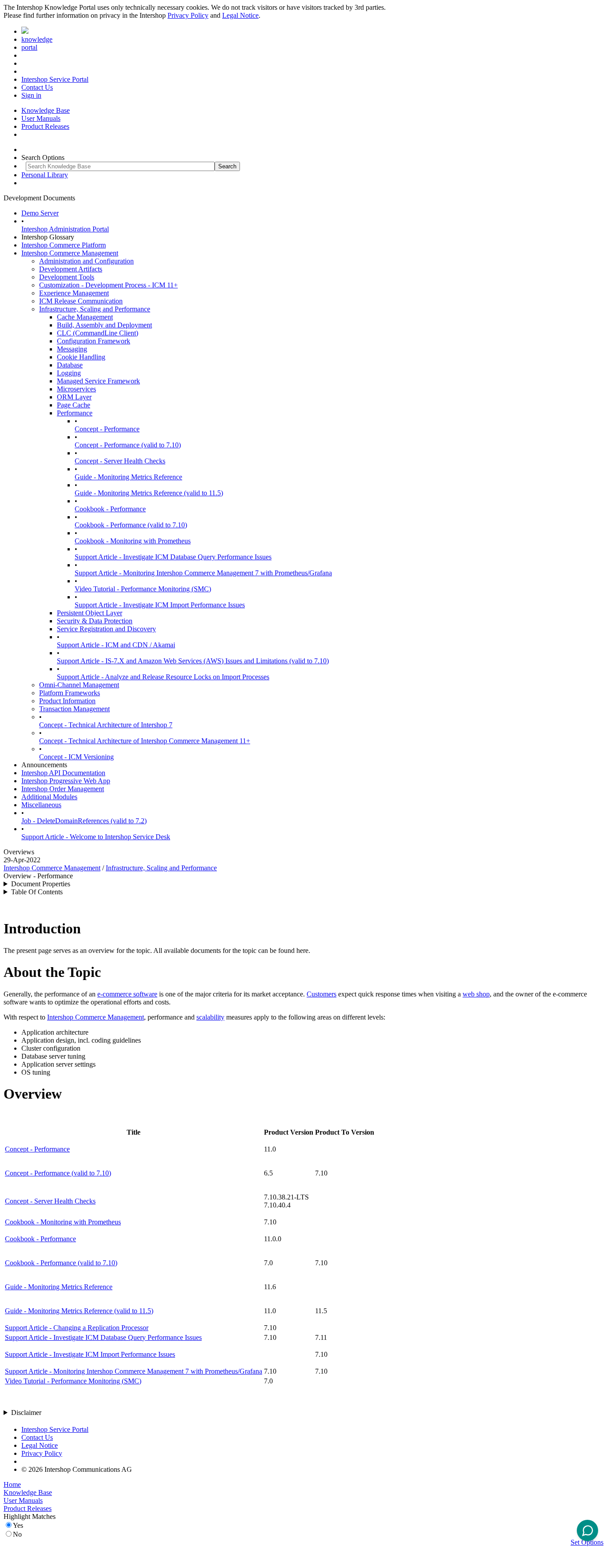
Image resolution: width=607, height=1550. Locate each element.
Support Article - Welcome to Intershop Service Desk (95, 837)
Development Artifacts (70, 269)
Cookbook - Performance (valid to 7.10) (131, 525)
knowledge (36, 39)
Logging (69, 373)
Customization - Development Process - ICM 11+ (108, 285)
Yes (18, 1525)
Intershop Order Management (62, 789)
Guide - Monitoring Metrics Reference (128, 477)
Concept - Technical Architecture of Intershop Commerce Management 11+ (144, 741)
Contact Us (37, 87)
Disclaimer (26, 1412)
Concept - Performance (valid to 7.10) (128, 445)
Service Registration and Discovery (106, 629)
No (17, 1534)
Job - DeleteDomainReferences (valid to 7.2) (84, 821)
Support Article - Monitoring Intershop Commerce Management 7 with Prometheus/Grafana (203, 573)
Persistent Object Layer (89, 613)
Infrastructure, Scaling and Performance (94, 309)
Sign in (31, 95)
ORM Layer (74, 397)
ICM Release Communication (81, 301)
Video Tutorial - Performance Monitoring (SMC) (143, 589)
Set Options (587, 1542)
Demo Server (40, 213)
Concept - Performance (107, 429)
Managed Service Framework (98, 381)
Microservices (76, 389)
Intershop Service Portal (54, 79)
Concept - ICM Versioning (76, 757)
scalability (210, 1017)
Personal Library (44, 175)
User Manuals (40, 118)
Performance (74, 413)
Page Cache (73, 405)
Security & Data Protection (94, 621)
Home (12, 1484)
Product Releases (45, 126)
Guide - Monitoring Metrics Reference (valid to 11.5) (149, 493)
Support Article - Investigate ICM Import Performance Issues (160, 605)
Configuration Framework (93, 341)
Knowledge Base (45, 110)
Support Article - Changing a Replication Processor (76, 1327)
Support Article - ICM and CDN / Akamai (116, 645)
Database (70, 365)
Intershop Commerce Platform (63, 245)
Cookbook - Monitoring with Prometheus (133, 541)
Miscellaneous (41, 805)
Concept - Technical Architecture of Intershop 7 (105, 725)
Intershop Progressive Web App (65, 781)
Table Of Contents (37, 892)
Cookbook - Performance (110, 509)
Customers (321, 994)
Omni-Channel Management (79, 685)
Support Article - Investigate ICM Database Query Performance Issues (173, 557)
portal (29, 47)
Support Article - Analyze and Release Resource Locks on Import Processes (163, 677)
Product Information (67, 701)
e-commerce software (127, 994)
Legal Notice (240, 15)
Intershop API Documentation (63, 773)
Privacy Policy (188, 15)
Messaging (72, 349)
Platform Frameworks (69, 693)
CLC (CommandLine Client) (97, 333)
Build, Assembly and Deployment (104, 325)
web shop (476, 994)
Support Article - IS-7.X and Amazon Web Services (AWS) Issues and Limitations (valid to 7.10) (193, 661)
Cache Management (85, 317)
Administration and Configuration (86, 261)
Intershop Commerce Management (69, 253)
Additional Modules (49, 797)
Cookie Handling (81, 357)
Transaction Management (74, 709)
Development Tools (66, 277)
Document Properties (40, 884)
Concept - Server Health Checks (120, 461)
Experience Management (74, 293)
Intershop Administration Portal (65, 229)
